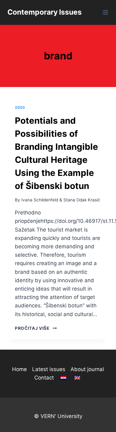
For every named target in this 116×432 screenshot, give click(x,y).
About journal (87, 369)
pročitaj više (36, 328)
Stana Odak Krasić (81, 199)
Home (19, 369)
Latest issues (48, 369)
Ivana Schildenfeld (39, 199)
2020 (20, 107)
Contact (44, 378)
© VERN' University (58, 416)
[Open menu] (104, 12)
